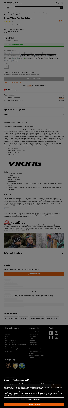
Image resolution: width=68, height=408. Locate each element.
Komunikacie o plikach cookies (43, 395)
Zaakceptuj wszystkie (34, 404)
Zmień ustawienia (34, 399)
